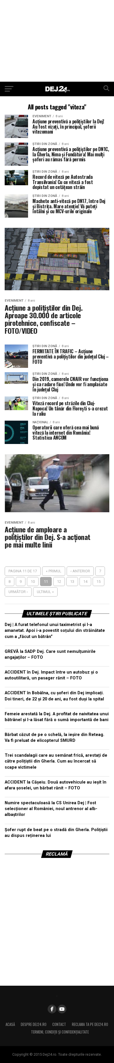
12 (59, 581)
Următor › (18, 592)
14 (85, 581)
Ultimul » (45, 592)
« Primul (53, 571)
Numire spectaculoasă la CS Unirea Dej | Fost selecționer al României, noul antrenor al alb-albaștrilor (51, 808)
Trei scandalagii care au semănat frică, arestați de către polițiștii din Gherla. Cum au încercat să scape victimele (56, 761)
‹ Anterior (80, 571)
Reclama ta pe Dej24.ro (90, 1024)
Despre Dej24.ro (33, 1024)
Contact (59, 1024)
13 (72, 581)
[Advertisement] (57, 41)
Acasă (10, 1024)
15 (98, 581)
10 (33, 581)
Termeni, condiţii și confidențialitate (60, 1032)
